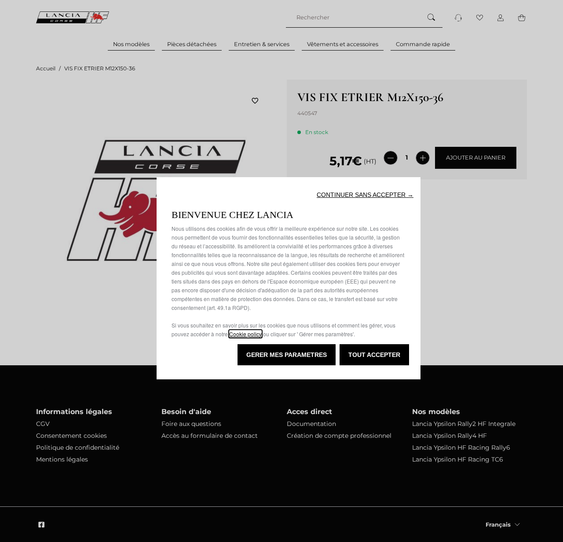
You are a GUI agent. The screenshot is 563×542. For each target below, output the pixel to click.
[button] (365, 194)
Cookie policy (245, 334)
